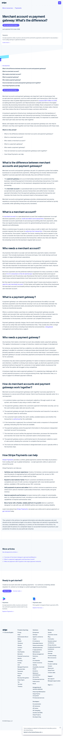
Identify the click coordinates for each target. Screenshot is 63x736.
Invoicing (20, 660)
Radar (19, 675)
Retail (34, 683)
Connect (20, 647)
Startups (35, 634)
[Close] (60, 728)
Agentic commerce (38, 636)
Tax (19, 682)
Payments (18, 8)
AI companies (36, 660)
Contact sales (17, 591)
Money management (38, 654)
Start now (6, 591)
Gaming (35, 665)
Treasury (20, 686)
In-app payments (37, 649)
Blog (49, 636)
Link (19, 665)
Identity (20, 658)
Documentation (37, 704)
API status (35, 708)
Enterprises (36, 632)
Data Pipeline (21, 652)
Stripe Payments (7, 460)
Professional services (38, 679)
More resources (7, 8)
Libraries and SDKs (38, 712)
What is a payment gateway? (10, 77)
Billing (19, 639)
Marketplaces (36, 652)
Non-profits (36, 677)
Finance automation (38, 645)
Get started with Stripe (10, 25)
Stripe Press (51, 670)
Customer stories (52, 634)
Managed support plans (54, 681)
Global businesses (37, 647)
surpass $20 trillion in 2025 (48, 100)
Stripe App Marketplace (39, 691)
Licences (50, 651)
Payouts (20, 673)
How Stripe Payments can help (11, 85)
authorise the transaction (33, 231)
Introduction (6, 65)
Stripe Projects (37, 714)
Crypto (19, 649)
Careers (50, 666)
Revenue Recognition (23, 678)
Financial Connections (23, 656)
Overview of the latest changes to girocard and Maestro (20, 557)
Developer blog (37, 717)
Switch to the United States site (33, 732)
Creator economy (37, 662)
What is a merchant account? (10, 71)
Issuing (19, 662)
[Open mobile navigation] (59, 2)
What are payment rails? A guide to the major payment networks (22, 561)
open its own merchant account (12, 284)
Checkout (20, 643)
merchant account (10, 216)
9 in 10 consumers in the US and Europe (19, 274)
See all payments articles (9, 552)
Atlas (19, 634)
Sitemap (50, 653)
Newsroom (51, 668)
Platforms (35, 656)
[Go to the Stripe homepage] (4, 630)
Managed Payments (23, 667)
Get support (51, 678)
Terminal (20, 684)
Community (51, 639)
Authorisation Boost (23, 636)
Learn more (6, 42)
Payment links (21, 669)
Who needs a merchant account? (11, 74)
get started (6, 511)
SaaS (34, 658)
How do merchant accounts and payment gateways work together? (21, 83)
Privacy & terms (52, 645)
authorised (16, 419)
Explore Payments (7, 611)
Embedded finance (38, 643)
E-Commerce (36, 641)
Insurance (35, 671)
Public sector (36, 681)
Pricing (19, 632)
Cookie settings (52, 655)
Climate (20, 645)
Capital (19, 641)
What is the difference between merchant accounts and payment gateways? (24, 68)
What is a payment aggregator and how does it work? (19, 559)
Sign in (50, 685)
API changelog (36, 710)
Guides (50, 632)
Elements (20, 654)
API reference (36, 706)
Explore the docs (37, 607)
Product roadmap (52, 664)
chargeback (49, 327)
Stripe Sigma (21, 680)
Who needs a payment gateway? (11, 80)
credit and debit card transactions (32, 218)
